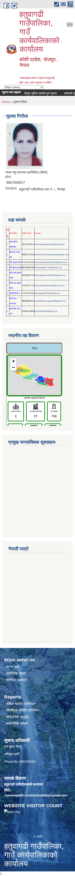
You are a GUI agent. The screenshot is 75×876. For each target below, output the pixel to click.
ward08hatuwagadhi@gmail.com (50, 301)
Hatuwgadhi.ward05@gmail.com (50, 275)
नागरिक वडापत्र (16, 680)
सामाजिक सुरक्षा (16, 673)
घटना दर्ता (12, 667)
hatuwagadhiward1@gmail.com (50, 244)
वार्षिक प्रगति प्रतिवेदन (20, 704)
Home (6, 101)
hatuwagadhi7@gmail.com (47, 293)
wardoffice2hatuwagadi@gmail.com (52, 254)
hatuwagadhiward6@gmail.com (50, 285)
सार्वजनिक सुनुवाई (17, 717)
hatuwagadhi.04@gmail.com (48, 267)
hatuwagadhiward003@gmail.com (51, 262)
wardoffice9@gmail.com (46, 311)
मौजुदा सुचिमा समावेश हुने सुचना (36, 93)
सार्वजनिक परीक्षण (17, 724)
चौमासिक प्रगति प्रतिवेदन (22, 710)
